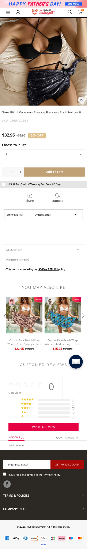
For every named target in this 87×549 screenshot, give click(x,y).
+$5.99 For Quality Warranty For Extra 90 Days (34, 184)
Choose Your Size (14, 145)
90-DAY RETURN (48, 269)
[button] (4, 324)
